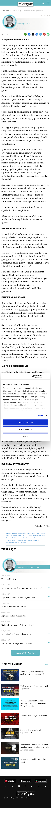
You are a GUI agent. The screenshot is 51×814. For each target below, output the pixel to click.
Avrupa (4, 237)
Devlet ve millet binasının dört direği (33, 766)
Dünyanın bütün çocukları (34, 11)
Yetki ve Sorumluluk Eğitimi (13, 612)
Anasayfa (5, 11)
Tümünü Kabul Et (25, 422)
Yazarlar (16, 11)
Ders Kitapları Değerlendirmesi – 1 (16, 649)
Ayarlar (40, 415)
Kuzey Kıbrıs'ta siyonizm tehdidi (34, 721)
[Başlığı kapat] (47, 376)
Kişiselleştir (24, 429)
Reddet (25, 436)
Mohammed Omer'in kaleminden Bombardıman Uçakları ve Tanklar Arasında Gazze (34, 753)
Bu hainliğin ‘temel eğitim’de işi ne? (17, 630)
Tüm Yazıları (43, 15)
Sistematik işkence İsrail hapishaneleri (30, 737)
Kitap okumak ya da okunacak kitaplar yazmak (22, 594)
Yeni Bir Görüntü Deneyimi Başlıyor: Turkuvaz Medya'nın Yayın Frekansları (33, 709)
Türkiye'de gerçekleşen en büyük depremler (34, 693)
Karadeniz (25, 312)
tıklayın (23, 548)
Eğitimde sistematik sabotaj (13, 621)
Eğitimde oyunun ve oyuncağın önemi (18, 603)
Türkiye (5, 256)
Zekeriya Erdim (24, 24)
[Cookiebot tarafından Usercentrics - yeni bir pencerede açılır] (32, 376)
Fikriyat (12, 804)
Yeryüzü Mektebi (8, 584)
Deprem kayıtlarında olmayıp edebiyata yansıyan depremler (33, 678)
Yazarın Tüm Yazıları (25, 658)
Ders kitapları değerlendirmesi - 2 (16, 640)
